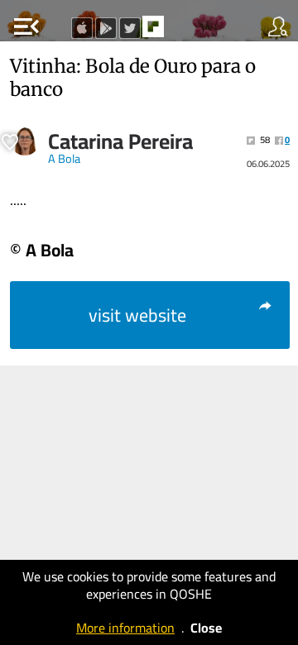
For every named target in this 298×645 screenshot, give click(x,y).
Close (206, 627)
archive (188, 31)
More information (125, 627)
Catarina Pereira (120, 141)
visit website (137, 315)
